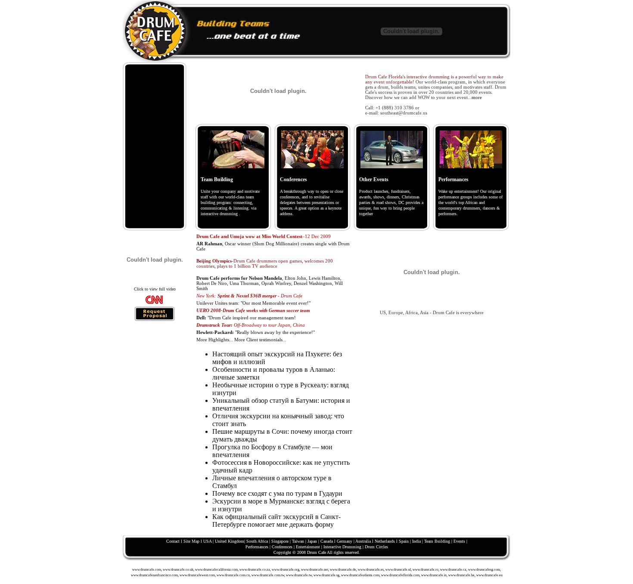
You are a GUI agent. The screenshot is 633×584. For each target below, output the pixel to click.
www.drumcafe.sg (326, 575)
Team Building (217, 179)
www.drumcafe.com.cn (233, 575)
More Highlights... (214, 339)
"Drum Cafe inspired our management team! (246, 317)
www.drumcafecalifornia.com (216, 570)
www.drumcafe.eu (489, 575)
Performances (453, 179)
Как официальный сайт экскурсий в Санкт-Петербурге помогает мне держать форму (276, 520)
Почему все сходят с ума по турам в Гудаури (277, 493)
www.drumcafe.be (461, 575)
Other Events (373, 179)
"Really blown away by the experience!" (255, 332)
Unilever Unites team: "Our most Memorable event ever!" (253, 303)
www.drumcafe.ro (425, 570)
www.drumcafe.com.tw (267, 575)
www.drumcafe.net (314, 570)
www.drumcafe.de (343, 570)
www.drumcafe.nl (398, 570)
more (477, 97)
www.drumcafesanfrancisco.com (154, 575)
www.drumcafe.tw (299, 575)
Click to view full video (155, 289)
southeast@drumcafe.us (403, 112)
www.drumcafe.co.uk (178, 570)
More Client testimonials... (260, 339)
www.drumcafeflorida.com (400, 575)
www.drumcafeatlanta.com (360, 575)
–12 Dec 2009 (263, 236)
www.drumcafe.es (371, 570)
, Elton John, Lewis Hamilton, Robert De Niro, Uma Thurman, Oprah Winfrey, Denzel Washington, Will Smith (269, 283)
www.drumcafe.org (285, 570)
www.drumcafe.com (146, 570)
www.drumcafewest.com (197, 575)
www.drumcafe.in (434, 575)
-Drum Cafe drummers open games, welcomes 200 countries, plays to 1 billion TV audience (264, 263)
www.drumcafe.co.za (254, 570)
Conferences (293, 179)
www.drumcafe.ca (453, 570)
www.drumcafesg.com (484, 570)
